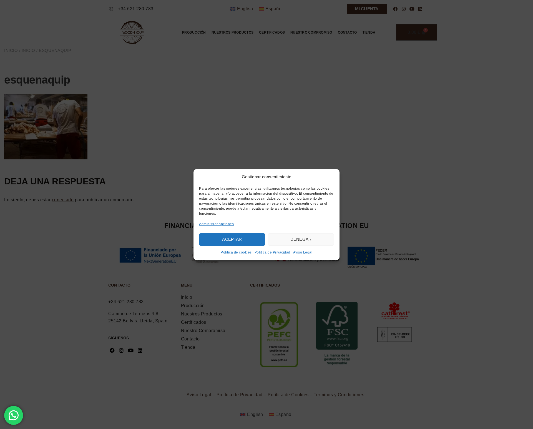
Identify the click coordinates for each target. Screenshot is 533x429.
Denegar (300, 239)
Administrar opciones (216, 224)
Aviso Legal (303, 252)
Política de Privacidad (272, 252)
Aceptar (232, 239)
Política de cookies (236, 252)
